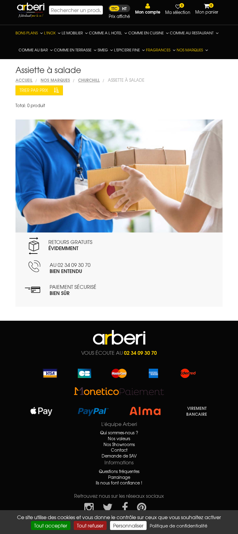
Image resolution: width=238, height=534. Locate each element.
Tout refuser (90, 525)
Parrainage (119, 477)
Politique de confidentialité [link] (178, 526)
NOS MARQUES (190, 50)
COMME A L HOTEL (105, 33)
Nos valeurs (119, 438)
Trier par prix (34, 90)
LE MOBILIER (72, 33)
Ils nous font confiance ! (119, 483)
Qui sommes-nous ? (119, 433)
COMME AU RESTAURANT (192, 33)
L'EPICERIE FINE (127, 50)
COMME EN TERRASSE (72, 50)
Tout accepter (50, 525)
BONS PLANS (26, 33)
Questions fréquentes (119, 471)
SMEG (103, 50)
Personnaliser (128, 525)
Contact (119, 450)
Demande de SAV (119, 456)
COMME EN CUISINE (146, 33)
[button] (148, 9)
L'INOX (49, 33)
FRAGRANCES (158, 50)
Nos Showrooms (119, 444)
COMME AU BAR (33, 50)
